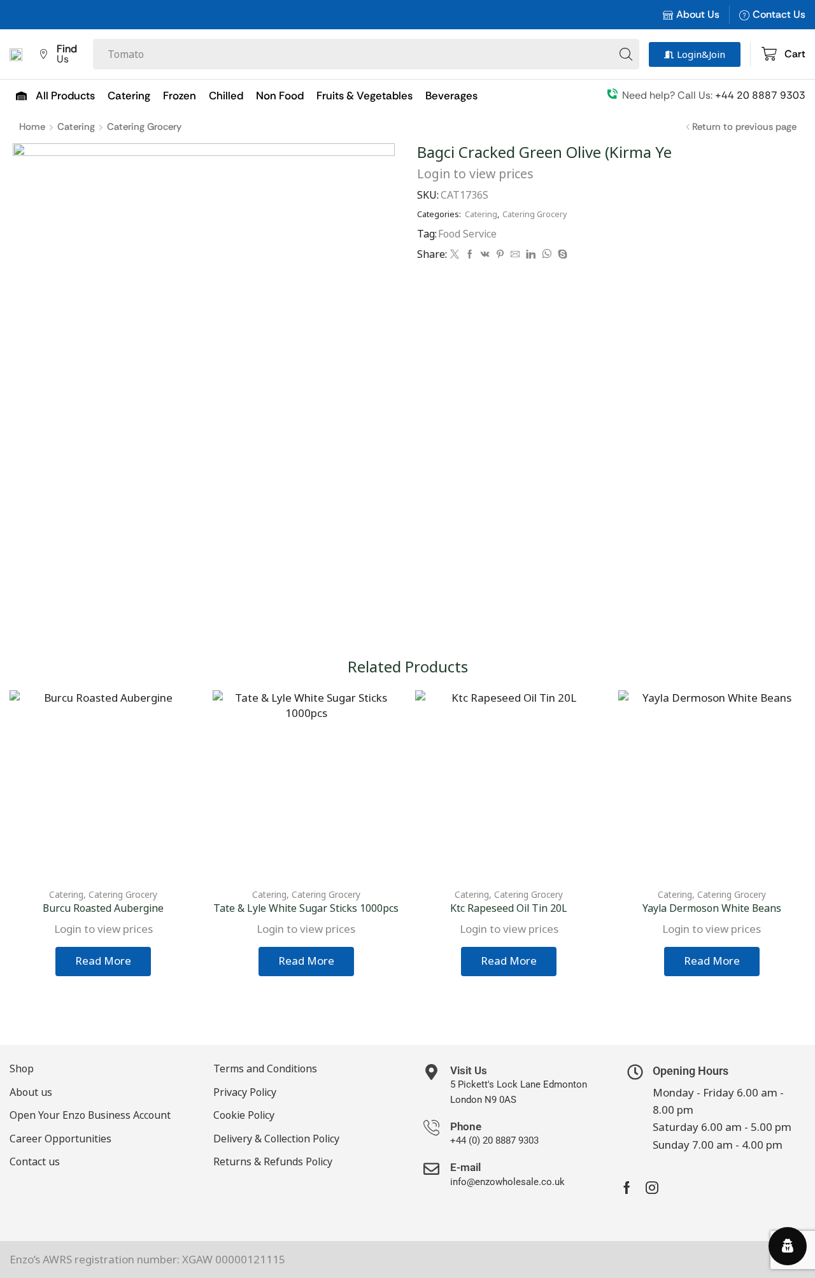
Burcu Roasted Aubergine (103, 908)
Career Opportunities (60, 1139)
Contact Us (779, 14)
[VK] (485, 254)
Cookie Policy (243, 1115)
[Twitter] (454, 254)
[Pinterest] (500, 254)
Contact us (35, 1161)
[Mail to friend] (515, 254)
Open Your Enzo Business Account (90, 1115)
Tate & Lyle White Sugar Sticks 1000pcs (306, 908)
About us (31, 1092)
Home (32, 126)
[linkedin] (531, 254)
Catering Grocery (144, 126)
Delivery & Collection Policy (276, 1139)
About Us (697, 14)
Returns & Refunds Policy (272, 1161)
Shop (22, 1068)
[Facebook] (470, 254)
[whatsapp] (547, 254)
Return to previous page (744, 126)
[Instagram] (652, 1187)
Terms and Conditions (265, 1068)
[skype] (561, 254)
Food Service (467, 234)
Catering (76, 126)
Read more (103, 960)
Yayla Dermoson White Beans (711, 908)
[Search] (626, 54)
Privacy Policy (244, 1092)
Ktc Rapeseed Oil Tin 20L (508, 908)
